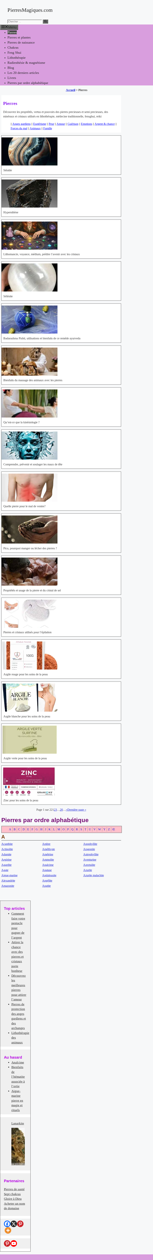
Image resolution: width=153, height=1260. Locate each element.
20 (61, 809)
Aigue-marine (9, 875)
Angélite (47, 880)
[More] (8, 1230)
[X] (13, 1224)
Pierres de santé (14, 1189)
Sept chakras (12, 1194)
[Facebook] (7, 1224)
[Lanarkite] (18, 1146)
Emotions (86, 123)
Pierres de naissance (21, 42)
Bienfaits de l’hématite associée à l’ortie (18, 1076)
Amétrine (47, 854)
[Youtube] (13, 1243)
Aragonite (89, 849)
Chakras (12, 47)
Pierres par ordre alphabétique (27, 83)
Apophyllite (90, 843)
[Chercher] (45, 21)
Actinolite (7, 849)
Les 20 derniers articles (23, 73)
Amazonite (7, 885)
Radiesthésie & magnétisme (26, 63)
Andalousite (49, 875)
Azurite (87, 870)
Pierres (12, 32)
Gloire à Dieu (13, 1199)
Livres (11, 78)
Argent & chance (105, 123)
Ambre (46, 843)
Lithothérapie (16, 57)
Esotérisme (39, 123)
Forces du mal (19, 128)
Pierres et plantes (19, 37)
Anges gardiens (21, 123)
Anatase (47, 870)
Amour (61, 123)
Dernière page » (76, 809)
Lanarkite (17, 1123)
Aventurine (89, 859)
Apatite (46, 885)
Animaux (35, 128)
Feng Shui (14, 52)
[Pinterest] (20, 1224)
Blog (10, 68)
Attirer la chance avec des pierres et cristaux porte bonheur (17, 956)
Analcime (48, 864)
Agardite (6, 864)
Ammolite (48, 859)
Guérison (73, 123)
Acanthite (7, 843)
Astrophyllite (91, 854)
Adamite (6, 854)
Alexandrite (8, 880)
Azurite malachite (93, 875)
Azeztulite (89, 864)
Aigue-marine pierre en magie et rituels (17, 1100)
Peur (51, 123)
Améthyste (48, 849)
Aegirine (6, 859)
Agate (4, 870)
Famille (47, 128)
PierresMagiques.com (30, 10)
